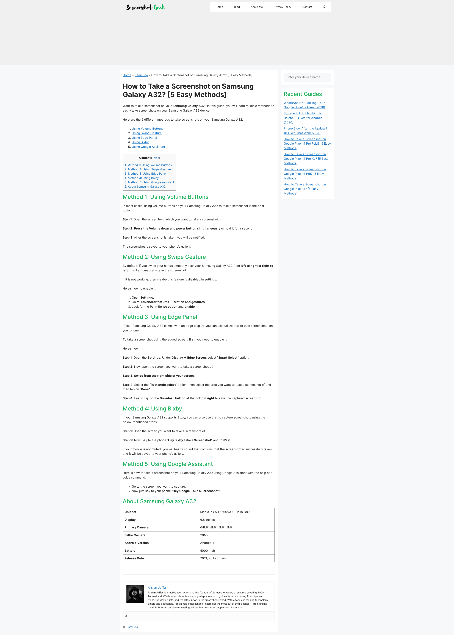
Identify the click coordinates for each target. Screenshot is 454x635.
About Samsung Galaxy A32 (145, 186)
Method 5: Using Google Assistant (149, 182)
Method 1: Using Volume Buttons (148, 165)
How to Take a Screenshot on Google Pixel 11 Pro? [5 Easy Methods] (305, 173)
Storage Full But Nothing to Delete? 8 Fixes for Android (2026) (303, 118)
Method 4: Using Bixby (142, 178)
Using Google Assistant (148, 146)
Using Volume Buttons (147, 128)
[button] (324, 7)
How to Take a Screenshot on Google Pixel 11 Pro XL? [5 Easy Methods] (306, 158)
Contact (307, 7)
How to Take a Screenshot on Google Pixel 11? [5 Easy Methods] (305, 189)
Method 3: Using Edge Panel (145, 173)
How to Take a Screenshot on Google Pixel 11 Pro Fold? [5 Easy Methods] (307, 143)
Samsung (141, 75)
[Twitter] (126, 616)
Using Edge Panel (144, 137)
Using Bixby (140, 142)
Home (219, 7)
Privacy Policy (282, 7)
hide (156, 158)
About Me (257, 7)
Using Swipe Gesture (147, 133)
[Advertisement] (227, 40)
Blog (237, 7)
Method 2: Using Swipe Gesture (148, 169)
